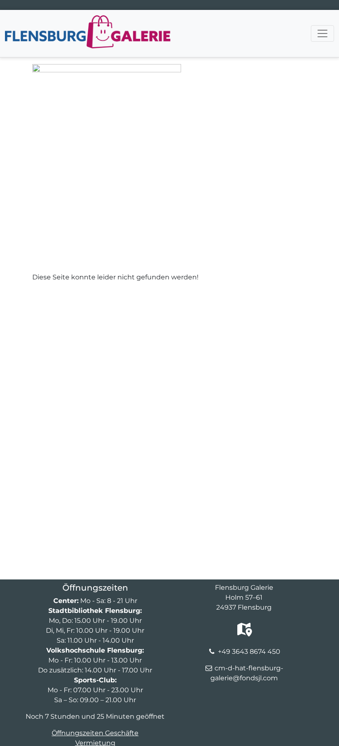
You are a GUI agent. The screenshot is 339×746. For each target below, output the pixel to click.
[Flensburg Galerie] (87, 20)
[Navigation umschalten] (322, 33)
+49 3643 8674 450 (249, 651)
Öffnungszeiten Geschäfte (95, 733)
